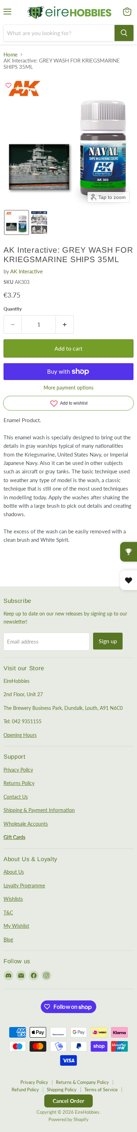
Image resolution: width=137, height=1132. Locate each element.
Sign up (108, 641)
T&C (8, 912)
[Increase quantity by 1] (65, 324)
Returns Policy (19, 783)
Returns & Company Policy (82, 1082)
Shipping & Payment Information (39, 810)
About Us (14, 872)
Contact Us (16, 797)
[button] (16, 222)
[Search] (124, 33)
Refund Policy (25, 1089)
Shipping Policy (62, 1089)
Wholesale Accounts (26, 824)
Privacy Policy (18, 770)
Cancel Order (68, 1101)
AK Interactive (26, 271)
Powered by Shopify (68, 1119)
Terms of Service (101, 1089)
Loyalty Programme (24, 885)
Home (11, 55)
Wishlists (13, 899)
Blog (8, 940)
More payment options (68, 388)
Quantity (13, 309)
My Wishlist (16, 926)
